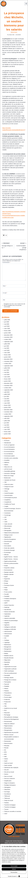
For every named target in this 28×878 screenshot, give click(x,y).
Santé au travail (8, 763)
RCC (5, 710)
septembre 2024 (8, 365)
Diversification (8, 541)
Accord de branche (9, 451)
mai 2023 (6, 398)
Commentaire (6, 262)
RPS (5, 752)
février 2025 (7, 354)
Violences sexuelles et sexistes (12, 811)
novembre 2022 (8, 412)
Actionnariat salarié (9, 456)
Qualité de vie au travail (10, 708)
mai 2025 (6, 348)
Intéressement (8, 631)
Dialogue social (8, 535)
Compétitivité (7, 502)
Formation (7, 600)
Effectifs (6, 554)
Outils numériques (9, 671)
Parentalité (7, 675)
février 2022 (7, 431)
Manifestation (7, 651)
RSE (5, 756)
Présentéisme (8, 693)
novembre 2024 (8, 361)
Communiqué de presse (10, 497)
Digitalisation (7, 537)
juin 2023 (6, 396)
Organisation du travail (10, 666)
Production (7, 699)
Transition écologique (10, 805)
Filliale (6, 589)
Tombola (6, 802)
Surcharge (7, 791)
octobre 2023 (7, 387)
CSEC (5, 521)
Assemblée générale (9, 471)
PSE (5, 704)
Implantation (7, 614)
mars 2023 (7, 403)
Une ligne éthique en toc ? (7, 245)
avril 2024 (6, 374)
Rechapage (7, 715)
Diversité (6, 543)
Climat (6, 491)
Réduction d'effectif (9, 723)
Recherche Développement (11, 719)
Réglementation (8, 726)
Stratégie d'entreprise (10, 785)
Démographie (7, 530)
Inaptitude (6, 616)
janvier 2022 (7, 433)
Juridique (6, 640)
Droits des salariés (9, 548)
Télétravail (7, 796)
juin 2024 (6, 370)
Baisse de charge (8, 475)
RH (5, 750)
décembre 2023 (8, 383)
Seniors (6, 774)
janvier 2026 (7, 333)
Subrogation (7, 787)
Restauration (7, 741)
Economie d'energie (9, 550)
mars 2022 (7, 429)
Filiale (5, 587)
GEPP (5, 603)
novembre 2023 (8, 385)
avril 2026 (6, 326)
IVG (5, 638)
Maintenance (7, 644)
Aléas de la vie (8, 467)
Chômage (6, 489)
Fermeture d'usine (9, 585)
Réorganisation (8, 730)
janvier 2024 (7, 381)
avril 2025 (6, 350)
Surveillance (7, 794)
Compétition (7, 499)
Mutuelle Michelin (8, 658)
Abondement (7, 442)
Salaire (6, 758)
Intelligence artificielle (10, 627)
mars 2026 (7, 328)
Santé (5, 761)
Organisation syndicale (10, 669)
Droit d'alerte (7, 546)
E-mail (5, 293)
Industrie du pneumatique (11, 620)
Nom (4, 286)
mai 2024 (6, 372)
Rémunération (8, 728)
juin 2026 (6, 322)
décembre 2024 (8, 359)
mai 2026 (6, 324)
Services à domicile (9, 778)
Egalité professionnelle (10, 561)
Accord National (8, 453)
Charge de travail (8, 486)
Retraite (6, 748)
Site (4, 300)
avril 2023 (6, 401)
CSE (5, 519)
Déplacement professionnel (11, 532)
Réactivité (7, 712)
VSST (5, 813)
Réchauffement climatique (11, 717)
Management (7, 647)
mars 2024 (7, 376)
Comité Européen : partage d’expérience (21, 246)
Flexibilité (6, 596)
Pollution (6, 690)
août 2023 (6, 392)
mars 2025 (7, 352)
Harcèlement (7, 609)
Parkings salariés (8, 677)
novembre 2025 (8, 337)
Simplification (7, 780)
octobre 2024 (7, 363)
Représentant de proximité (11, 732)
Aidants (6, 464)
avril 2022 (6, 427)
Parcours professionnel (10, 673)
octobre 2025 (7, 339)
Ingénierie (6, 625)
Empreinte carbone (9, 567)
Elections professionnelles (11, 563)
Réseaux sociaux (8, 734)
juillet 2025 (7, 344)
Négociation (7, 660)
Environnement (8, 570)
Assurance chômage (9, 473)
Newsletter (7, 662)
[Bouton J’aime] (4, 235)
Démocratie (7, 528)
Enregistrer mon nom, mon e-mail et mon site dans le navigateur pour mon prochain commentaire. (14, 305)
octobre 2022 (7, 414)
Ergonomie (7, 578)
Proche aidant (8, 697)
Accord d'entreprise (9, 447)
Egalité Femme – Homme (11, 557)
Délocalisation (8, 526)
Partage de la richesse (10, 679)
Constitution (7, 513)
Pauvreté (6, 684)
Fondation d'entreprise (10, 598)
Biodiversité (7, 478)
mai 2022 (6, 425)
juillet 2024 (7, 368)
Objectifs (6, 664)
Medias (6, 653)
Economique (7, 552)
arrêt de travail (8, 469)
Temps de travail (8, 800)
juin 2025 (6, 346)
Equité (6, 576)
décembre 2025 (8, 335)
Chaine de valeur (8, 484)
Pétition (6, 688)
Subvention (7, 789)
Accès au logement (9, 445)
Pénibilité (6, 686)
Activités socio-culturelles (11, 458)
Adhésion (6, 462)
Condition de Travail (9, 504)
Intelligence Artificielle (10, 629)
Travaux (6, 809)
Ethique (6, 581)
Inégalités (6, 622)
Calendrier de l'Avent (9, 480)
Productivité (7, 701)
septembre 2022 (8, 416)
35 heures (6, 440)
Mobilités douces (8, 655)
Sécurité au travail (9, 772)
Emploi (6, 565)
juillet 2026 (7, 319)
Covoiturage (7, 515)
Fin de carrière (8, 592)
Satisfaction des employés (11, 767)
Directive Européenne (10, 539)
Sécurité (6, 769)
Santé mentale (8, 765)
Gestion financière (9, 605)
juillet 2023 (7, 394)
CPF (5, 517)
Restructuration (8, 743)
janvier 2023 (7, 407)
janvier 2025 (7, 357)
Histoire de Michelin (9, 611)
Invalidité (6, 636)
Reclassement (8, 721)
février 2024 (7, 379)
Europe (6, 583)
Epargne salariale (8, 572)
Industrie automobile (9, 618)
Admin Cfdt (11, 34)
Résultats (6, 745)
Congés (6, 506)
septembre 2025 (8, 341)
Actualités (6, 460)
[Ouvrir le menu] (26, 3)
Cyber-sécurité (8, 524)
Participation (7, 682)
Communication (8, 495)
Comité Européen (8, 493)
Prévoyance (14, 32)
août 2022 (6, 418)
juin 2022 (6, 423)
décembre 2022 (8, 409)
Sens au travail (8, 776)
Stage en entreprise (9, 783)
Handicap (6, 607)
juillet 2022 (7, 420)
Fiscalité (6, 594)
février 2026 (7, 330)
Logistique (7, 642)
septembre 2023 (8, 390)
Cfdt (5, 482)
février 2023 (7, 405)
